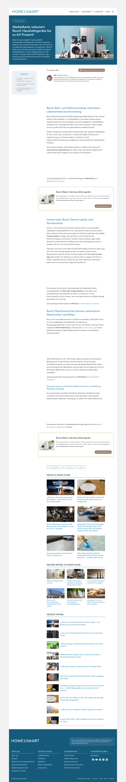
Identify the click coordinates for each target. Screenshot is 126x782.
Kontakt (14, 758)
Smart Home (73, 12)
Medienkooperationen (20, 768)
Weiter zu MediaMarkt (102, 206)
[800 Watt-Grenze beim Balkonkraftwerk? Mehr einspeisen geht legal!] (53, 677)
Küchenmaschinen (71, 761)
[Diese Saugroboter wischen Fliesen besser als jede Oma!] (60, 543)
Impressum (95, 778)
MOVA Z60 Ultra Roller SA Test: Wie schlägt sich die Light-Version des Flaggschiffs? (90, 499)
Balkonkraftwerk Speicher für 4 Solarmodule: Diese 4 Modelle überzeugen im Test (80, 655)
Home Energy (86, 12)
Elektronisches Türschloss (73, 764)
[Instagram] (103, 759)
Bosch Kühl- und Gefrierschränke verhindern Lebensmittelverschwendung (25, 80)
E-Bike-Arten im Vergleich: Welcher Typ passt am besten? (81, 709)
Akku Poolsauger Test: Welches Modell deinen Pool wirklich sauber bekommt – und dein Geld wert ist (90, 555)
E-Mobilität (99, 12)
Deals (81, 467)
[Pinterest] (100, 759)
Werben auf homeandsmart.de (23, 761)
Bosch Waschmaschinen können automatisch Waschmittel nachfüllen (25, 89)
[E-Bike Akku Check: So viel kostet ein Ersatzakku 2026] (53, 666)
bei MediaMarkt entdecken (89, 303)
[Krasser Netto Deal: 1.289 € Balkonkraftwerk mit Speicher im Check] (53, 720)
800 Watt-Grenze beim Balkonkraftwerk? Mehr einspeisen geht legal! (82, 677)
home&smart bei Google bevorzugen (92, 70)
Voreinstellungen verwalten (83, 778)
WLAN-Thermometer (72, 768)
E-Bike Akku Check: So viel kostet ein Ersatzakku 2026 (80, 666)
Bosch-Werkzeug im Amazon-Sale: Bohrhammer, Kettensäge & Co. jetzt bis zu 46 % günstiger (60, 526)
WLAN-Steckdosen (45, 764)
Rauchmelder (69, 755)
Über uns (15, 755)
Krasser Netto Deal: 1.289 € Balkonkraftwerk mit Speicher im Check (82, 720)
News (108, 12)
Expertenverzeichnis (19, 764)
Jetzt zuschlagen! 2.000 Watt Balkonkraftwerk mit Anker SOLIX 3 (81, 645)
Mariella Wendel (62, 75)
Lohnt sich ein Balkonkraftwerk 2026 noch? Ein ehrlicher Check (81, 634)
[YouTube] (96, 759)
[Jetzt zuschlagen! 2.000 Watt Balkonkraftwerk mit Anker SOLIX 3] (53, 645)
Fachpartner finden (19, 771)
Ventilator (41, 758)
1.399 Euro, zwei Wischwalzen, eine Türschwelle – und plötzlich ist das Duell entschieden (60, 499)
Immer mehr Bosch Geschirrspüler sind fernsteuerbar (25, 84)
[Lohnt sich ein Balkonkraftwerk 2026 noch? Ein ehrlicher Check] (53, 634)
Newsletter (95, 755)
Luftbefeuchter (43, 755)
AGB (105, 778)
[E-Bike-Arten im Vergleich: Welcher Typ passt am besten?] (53, 709)
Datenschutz (111, 778)
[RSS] (107, 759)
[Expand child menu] (79, 11)
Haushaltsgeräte (19, 21)
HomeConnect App (89, 327)
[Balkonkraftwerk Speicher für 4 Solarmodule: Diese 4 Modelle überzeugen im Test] (53, 656)
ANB (101, 778)
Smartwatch (42, 768)
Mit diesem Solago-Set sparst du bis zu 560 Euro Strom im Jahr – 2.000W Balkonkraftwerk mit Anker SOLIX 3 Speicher (82, 688)
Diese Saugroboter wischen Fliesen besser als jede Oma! (60, 554)
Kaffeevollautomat (71, 758)
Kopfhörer (42, 761)
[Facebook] (93, 759)
